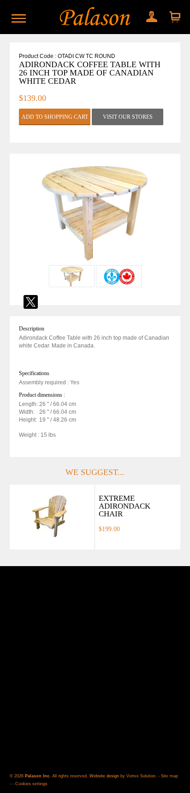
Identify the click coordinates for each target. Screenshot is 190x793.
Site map (169, 776)
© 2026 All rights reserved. (49, 776)
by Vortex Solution (137, 776)
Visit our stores (128, 117)
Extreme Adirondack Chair (124, 506)
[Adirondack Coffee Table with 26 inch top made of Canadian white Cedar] (95, 261)
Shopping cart (173, 17)
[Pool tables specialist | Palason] (95, 17)
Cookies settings (31, 783)
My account (149, 15)
